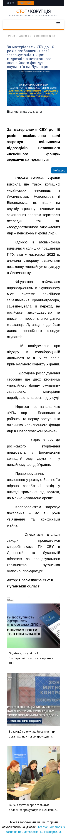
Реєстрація (25, 3)
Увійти (10, 3)
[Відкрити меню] (58, 24)
